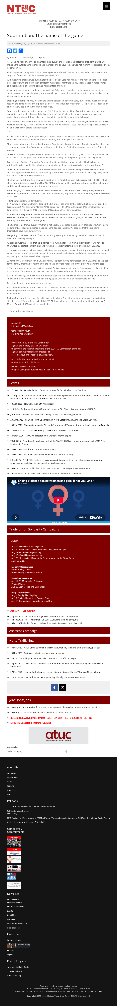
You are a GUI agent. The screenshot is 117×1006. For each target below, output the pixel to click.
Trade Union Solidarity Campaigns (34, 529)
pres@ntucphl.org (62, 23)
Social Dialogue (15, 971)
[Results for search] (58, 316)
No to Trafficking (21, 640)
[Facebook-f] (54, 687)
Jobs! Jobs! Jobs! (20, 700)
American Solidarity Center (18, 967)
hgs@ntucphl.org (58, 26)
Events (14, 383)
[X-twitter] (62, 687)
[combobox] (58, 311)
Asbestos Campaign (23, 631)
